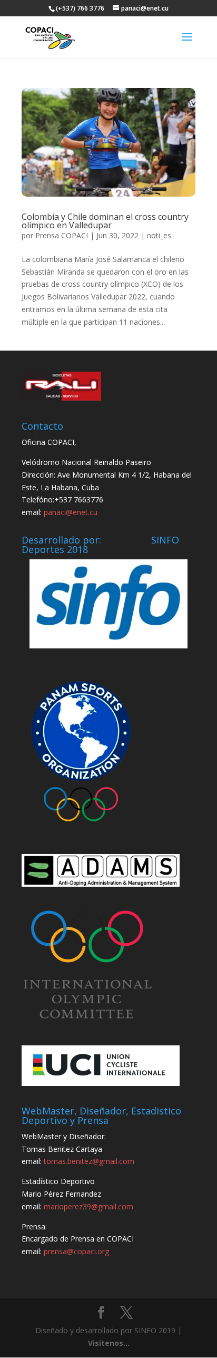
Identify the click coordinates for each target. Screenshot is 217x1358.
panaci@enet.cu (70, 512)
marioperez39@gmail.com (88, 1206)
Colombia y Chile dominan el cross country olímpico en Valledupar (105, 221)
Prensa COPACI (61, 235)
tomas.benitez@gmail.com (89, 1161)
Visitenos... (109, 1343)
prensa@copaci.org (76, 1251)
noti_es (159, 235)
